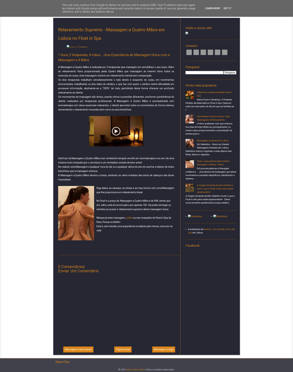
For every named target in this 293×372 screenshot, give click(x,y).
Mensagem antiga (163, 349)
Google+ (203, 52)
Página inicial (123, 349)
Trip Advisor (210, 52)
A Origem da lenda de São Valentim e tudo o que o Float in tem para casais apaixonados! (215, 188)
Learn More (212, 8)
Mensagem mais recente (78, 349)
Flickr (224, 52)
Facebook (189, 52)
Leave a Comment (78, 46)
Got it (227, 8)
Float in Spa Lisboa (135, 369)
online (129, 217)
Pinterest (217, 52)
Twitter (196, 52)
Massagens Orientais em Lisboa (213, 140)
